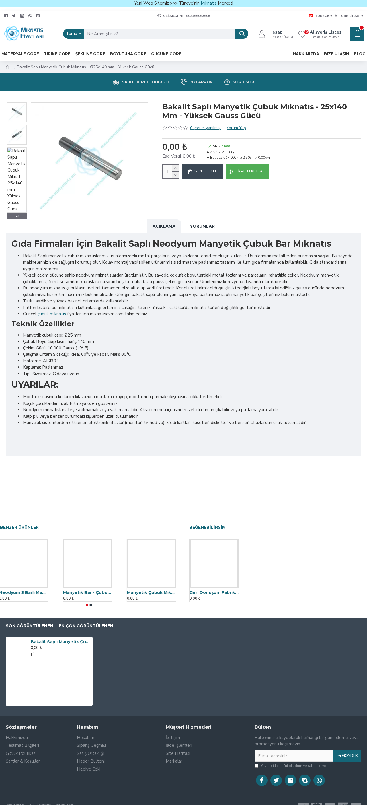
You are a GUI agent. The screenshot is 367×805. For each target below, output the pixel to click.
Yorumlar (202, 226)
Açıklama (164, 226)
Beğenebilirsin (207, 527)
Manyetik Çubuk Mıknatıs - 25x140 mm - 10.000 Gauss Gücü (152, 592)
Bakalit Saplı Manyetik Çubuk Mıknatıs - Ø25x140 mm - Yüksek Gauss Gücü (60, 641)
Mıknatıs (209, 3)
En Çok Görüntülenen (86, 625)
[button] (17, 104)
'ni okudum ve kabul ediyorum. (297, 765)
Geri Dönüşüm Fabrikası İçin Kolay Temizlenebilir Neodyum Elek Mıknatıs (214, 592)
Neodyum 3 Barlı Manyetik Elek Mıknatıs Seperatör (24, 592)
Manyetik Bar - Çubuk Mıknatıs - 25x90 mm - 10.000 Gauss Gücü (88, 592)
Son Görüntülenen (29, 625)
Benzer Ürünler (19, 527)
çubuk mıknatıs (52, 314)
